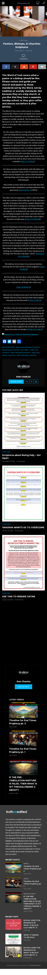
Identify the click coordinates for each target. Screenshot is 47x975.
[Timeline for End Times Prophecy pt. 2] (23, 710)
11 (28, 190)
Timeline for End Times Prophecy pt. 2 (22, 722)
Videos (26, 863)
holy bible (25, 350)
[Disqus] (23, 633)
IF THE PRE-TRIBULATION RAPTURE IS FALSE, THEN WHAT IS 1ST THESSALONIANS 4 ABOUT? (23, 783)
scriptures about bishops (20, 352)
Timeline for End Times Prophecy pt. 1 (22, 750)
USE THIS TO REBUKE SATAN (18, 596)
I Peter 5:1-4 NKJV (32, 219)
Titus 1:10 (23, 190)
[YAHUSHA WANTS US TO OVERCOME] (23, 494)
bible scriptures (8, 347)
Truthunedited (34, 965)
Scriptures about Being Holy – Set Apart (21, 456)
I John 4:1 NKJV (35, 300)
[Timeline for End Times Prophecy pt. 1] (23, 738)
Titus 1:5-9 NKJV (27, 161)
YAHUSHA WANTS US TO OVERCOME (23, 527)
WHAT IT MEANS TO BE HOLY (31, 936)
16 (31, 190)
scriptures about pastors (26, 355)
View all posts (16, 381)
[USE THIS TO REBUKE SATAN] (23, 562)
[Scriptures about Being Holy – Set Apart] (23, 421)
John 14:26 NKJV (23, 287)
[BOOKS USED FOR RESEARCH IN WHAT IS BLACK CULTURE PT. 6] (13, 924)
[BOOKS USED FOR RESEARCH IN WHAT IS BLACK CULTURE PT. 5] (13, 952)
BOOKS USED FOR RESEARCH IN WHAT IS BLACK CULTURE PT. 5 (32, 951)
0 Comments (23, 59)
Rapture (27, 894)
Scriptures (24, 40)
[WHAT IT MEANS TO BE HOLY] (13, 939)
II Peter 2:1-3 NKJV (34, 329)
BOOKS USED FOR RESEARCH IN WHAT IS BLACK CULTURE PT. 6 (32, 924)
